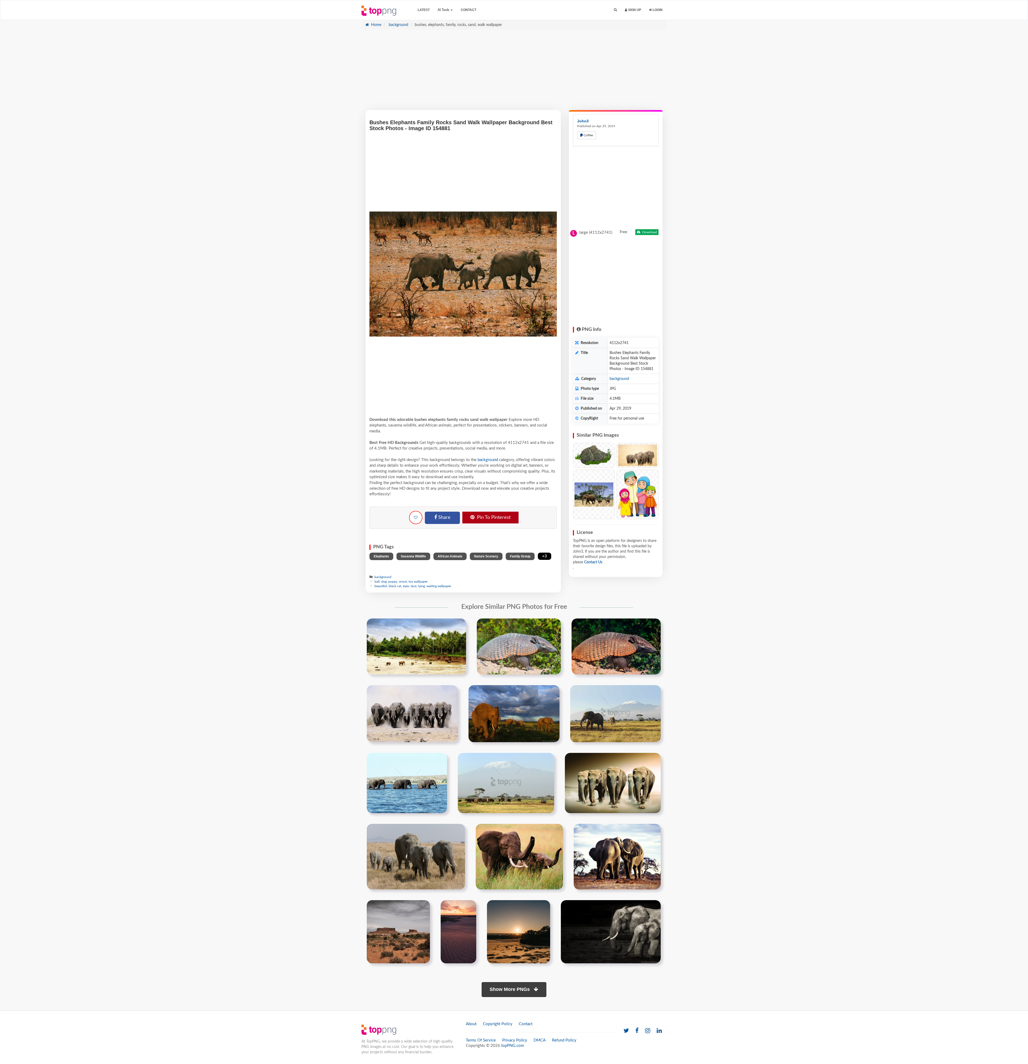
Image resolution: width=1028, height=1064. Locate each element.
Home (375, 25)
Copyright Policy (497, 1024)
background (398, 25)
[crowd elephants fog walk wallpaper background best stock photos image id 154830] (613, 783)
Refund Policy (564, 1040)
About (471, 1024)
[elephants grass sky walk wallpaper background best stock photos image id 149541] (506, 783)
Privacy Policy (514, 1040)
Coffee (588, 135)
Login (657, 10)
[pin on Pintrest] (458, 625)
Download (649, 232)
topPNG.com (512, 1046)
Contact (468, 10)
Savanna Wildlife (413, 556)
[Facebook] (637, 1031)
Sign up (634, 10)
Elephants (381, 556)
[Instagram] (647, 1031)
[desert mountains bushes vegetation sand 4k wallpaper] (398, 932)
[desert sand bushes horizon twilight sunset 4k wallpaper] (458, 932)
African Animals (450, 556)
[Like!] (415, 517)
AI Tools (444, 10)
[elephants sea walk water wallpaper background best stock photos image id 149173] (407, 783)
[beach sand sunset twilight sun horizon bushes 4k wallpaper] (518, 932)
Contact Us (593, 562)
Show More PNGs (510, 989)
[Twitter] (626, 1031)
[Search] (615, 10)
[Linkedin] (659, 1031)
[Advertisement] (514, 72)
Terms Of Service (481, 1040)
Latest (424, 10)
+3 (544, 556)
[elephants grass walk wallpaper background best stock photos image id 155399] (416, 856)
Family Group (520, 556)
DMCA (540, 1040)
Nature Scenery (486, 556)
